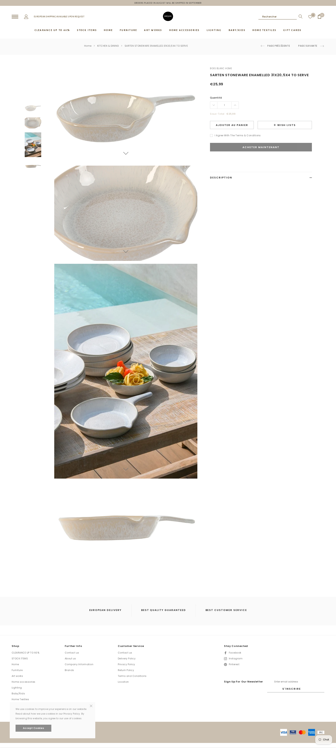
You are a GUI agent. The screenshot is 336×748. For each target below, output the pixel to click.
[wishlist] (310, 16)
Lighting (17, 687)
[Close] (91, 705)
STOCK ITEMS (20, 658)
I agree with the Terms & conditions (238, 135)
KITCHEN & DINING (108, 45)
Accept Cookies (33, 728)
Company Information (79, 664)
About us (70, 658)
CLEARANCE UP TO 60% (25, 652)
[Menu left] (15, 16)
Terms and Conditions (132, 676)
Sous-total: (217, 113)
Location (123, 681)
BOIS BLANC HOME (221, 68)
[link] (33, 108)
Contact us (72, 652)
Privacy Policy (126, 664)
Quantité (216, 97)
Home (88, 45)
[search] (300, 16)
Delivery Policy (127, 658)
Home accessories (23, 681)
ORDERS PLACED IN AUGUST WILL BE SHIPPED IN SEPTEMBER (168, 3)
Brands (69, 670)
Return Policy (126, 670)
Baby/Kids (18, 693)
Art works (17, 676)
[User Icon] (26, 16)
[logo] (168, 16)
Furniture (17, 670)
